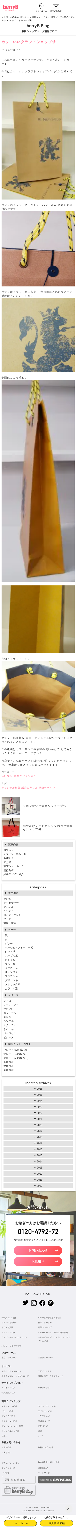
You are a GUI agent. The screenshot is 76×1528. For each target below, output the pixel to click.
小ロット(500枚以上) (15, 1049)
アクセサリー (11, 902)
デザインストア (45, 1371)
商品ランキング (45, 1327)
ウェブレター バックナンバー (14, 1337)
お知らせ (9, 850)
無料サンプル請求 (46, 1447)
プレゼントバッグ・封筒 (12, 1426)
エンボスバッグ (8, 1388)
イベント (9, 910)
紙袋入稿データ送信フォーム (50, 1376)
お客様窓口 (6, 1452)
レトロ (7, 1000)
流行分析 (68, 17)
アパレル (9, 906)
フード (7, 919)
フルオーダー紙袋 (9, 1421)
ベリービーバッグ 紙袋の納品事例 (53, 1332)
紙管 (40, 1431)
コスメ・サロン (12, 914)
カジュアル (10, 1012)
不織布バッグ (44, 1421)
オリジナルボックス (10, 1431)
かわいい (9, 1008)
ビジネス (9, 1037)
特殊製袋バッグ (8, 1393)
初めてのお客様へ (9, 1322)
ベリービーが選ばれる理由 (49, 1318)
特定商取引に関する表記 (48, 1462)
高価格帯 (9, 1070)
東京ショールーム (14, 866)
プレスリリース (8, 1468)
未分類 (7, 862)
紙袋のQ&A (43, 1468)
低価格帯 (9, 1062)
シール (41, 1436)
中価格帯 (9, 1066)
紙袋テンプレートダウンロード (15, 1376)
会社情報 (5, 1473)
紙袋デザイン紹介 (25, 776)
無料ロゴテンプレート (11, 1371)
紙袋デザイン (47, 787)
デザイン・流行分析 (15, 854)
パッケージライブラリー (12, 1346)
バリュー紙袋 (7, 1411)
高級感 (7, 1017)
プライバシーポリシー (11, 1463)
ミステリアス (11, 1004)
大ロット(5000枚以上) (16, 1058)
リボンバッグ (44, 1388)
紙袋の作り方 (29, 787)
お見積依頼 (6, 1447)
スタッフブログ (8, 1332)
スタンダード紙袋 (9, 1406)
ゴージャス (10, 1033)
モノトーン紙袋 (45, 1411)
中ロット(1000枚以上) (16, 1053)
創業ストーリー (45, 1322)
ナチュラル (10, 1025)
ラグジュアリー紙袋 (47, 1406)
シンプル (9, 1021)
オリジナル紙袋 (11, 787)
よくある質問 (7, 1327)
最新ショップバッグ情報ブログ (47, 17)
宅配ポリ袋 (43, 1426)
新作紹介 (9, 858)
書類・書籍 (10, 923)
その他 (7, 898)
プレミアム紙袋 (8, 1416)
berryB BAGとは (9, 1318)
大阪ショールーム (46, 1357)
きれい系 (9, 1029)
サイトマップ (44, 1473)
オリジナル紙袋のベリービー (15, 17)
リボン (4, 1436)
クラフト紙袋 (44, 1416)
